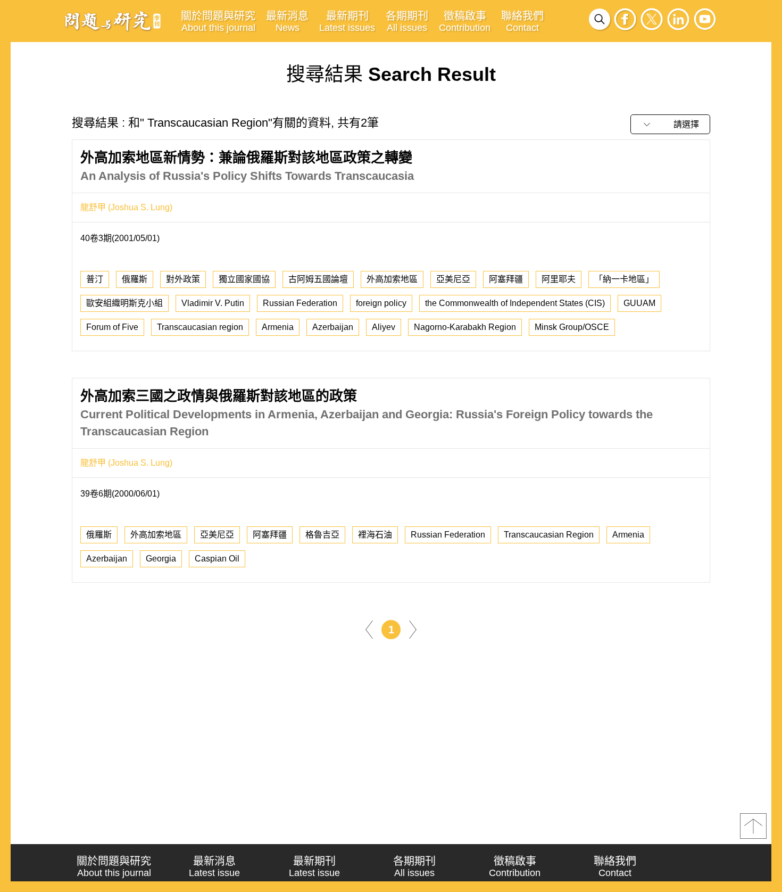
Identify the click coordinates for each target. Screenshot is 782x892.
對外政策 (183, 279)
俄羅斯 (134, 279)
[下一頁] (412, 628)
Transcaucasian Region (549, 534)
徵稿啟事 (464, 21)
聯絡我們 (522, 21)
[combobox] (670, 124)
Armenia (278, 327)
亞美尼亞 (453, 279)
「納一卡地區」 (624, 279)
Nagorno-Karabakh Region (465, 327)
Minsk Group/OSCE (572, 327)
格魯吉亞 (322, 534)
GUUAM (639, 303)
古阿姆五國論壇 (318, 279)
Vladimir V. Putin (212, 303)
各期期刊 (407, 21)
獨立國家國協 (244, 279)
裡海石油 (375, 534)
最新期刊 (347, 21)
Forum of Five (112, 327)
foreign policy (381, 303)
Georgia (161, 558)
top (753, 826)
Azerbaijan (332, 327)
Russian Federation (300, 303)
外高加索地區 (392, 279)
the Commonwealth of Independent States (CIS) (515, 303)
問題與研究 (113, 20)
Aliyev (383, 327)
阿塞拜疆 (506, 279)
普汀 (94, 279)
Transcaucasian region (200, 327)
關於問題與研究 (218, 21)
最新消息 (287, 21)
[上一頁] (369, 628)
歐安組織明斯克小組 (124, 303)
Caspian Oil (217, 558)
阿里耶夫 (559, 279)
